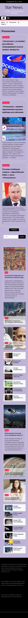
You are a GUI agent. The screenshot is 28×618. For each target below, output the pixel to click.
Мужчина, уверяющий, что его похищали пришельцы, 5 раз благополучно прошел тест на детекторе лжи (18, 397)
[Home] (3, 18)
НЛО (6, 272)
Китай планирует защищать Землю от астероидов (18, 528)
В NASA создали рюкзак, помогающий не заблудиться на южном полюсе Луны (18, 514)
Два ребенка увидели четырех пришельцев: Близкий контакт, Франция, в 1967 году (18, 383)
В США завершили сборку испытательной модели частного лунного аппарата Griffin (18, 535)
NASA (6, 430)
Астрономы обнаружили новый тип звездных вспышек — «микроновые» (17, 542)
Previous (14, 230)
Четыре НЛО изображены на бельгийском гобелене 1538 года (14, 276)
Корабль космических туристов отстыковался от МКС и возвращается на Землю (18, 507)
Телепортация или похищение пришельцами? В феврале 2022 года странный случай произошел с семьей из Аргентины (18, 390)
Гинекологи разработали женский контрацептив (12, 498)
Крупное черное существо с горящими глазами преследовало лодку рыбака (18, 376)
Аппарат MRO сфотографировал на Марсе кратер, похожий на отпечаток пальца (18, 521)
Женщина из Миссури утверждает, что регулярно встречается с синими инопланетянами (18, 354)
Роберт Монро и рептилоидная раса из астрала (14, 346)
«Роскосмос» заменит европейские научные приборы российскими (12, 109)
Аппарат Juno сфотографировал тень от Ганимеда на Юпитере (14, 473)
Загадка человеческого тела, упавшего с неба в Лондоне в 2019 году (18, 369)
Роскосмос (6, 37)
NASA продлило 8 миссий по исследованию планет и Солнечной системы (13, 434)
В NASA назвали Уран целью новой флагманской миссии (17, 549)
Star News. (14, 7)
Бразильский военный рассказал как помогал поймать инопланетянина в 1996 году (18, 361)
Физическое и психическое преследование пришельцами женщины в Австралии (13, 321)
